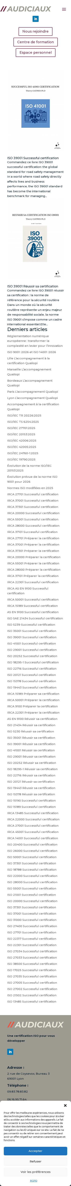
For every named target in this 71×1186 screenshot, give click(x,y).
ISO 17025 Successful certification (31, 970)
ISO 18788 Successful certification (31, 869)
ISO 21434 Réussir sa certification (31, 725)
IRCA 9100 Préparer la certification (32, 706)
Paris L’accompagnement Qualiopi (32, 391)
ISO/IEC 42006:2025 (21, 440)
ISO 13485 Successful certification (31, 1001)
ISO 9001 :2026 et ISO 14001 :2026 (31, 352)
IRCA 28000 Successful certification (33, 525)
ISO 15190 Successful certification (31, 800)
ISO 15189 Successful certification (31, 807)
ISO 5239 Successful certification (31, 624)
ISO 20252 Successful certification (32, 656)
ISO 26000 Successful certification (32, 851)
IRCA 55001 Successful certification (32, 519)
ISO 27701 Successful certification (31, 932)
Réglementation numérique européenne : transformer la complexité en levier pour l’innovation (35, 341)
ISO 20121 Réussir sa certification (31, 781)
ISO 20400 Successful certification (32, 844)
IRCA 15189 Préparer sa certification (33, 693)
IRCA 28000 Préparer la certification (33, 569)
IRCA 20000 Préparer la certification (33, 557)
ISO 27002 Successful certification (32, 989)
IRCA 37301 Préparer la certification (33, 551)
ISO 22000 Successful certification (32, 876)
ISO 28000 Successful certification (32, 882)
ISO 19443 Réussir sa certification (31, 788)
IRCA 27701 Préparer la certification (33, 538)
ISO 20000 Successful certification (32, 901)
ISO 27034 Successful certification (32, 951)
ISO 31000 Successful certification (31, 920)
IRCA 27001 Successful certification (33, 825)
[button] (65, 1105)
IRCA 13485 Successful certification (32, 813)
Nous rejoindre (35, 31)
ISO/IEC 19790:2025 (21, 459)
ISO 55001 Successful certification (31, 888)
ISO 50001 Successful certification (31, 857)
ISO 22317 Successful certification (31, 938)
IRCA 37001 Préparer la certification (33, 544)
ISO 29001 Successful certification (32, 650)
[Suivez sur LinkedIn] (36, 19)
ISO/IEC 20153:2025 (21, 434)
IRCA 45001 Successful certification (33, 832)
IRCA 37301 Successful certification (32, 507)
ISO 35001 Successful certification (31, 631)
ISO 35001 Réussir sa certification (31, 737)
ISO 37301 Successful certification (31, 863)
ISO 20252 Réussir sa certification (31, 763)
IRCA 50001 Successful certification (33, 599)
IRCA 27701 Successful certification (32, 494)
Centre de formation (35, 42)
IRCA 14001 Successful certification (32, 838)
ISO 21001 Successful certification (31, 894)
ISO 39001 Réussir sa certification (32, 286)
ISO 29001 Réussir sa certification (31, 756)
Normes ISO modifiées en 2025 (30, 488)
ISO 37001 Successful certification (31, 913)
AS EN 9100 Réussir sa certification (32, 719)
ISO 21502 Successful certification (31, 995)
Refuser (35, 1161)
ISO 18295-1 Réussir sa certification (32, 769)
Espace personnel (36, 52)
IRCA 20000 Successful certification (33, 513)
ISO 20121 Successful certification (31, 675)
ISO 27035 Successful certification (32, 976)
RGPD (33, 1180)
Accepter (35, 1151)
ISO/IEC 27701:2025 (21, 428)
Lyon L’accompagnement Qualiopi (32, 398)
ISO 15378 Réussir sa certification (31, 794)
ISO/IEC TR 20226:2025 (24, 415)
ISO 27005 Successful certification (32, 982)
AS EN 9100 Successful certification (33, 612)
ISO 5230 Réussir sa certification (30, 731)
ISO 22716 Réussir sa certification (31, 775)
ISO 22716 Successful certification (31, 668)
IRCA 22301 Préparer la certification (33, 712)
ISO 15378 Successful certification (31, 681)
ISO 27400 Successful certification (32, 926)
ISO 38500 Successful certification (32, 964)
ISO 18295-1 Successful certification (33, 662)
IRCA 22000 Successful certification (33, 819)
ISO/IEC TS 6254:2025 (23, 422)
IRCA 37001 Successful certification (32, 500)
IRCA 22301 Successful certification (33, 582)
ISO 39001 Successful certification (33, 158)
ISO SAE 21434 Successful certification (35, 618)
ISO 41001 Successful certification (31, 643)
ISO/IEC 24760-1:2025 (22, 453)
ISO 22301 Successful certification (31, 945)
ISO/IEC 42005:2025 (21, 447)
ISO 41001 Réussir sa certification (31, 750)
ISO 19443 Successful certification (31, 687)
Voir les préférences (36, 1172)
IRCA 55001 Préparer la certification (33, 563)
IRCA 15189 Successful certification (32, 606)
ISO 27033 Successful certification (32, 957)
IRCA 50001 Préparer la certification (33, 700)
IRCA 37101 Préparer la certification (33, 576)
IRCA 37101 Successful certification (32, 532)
